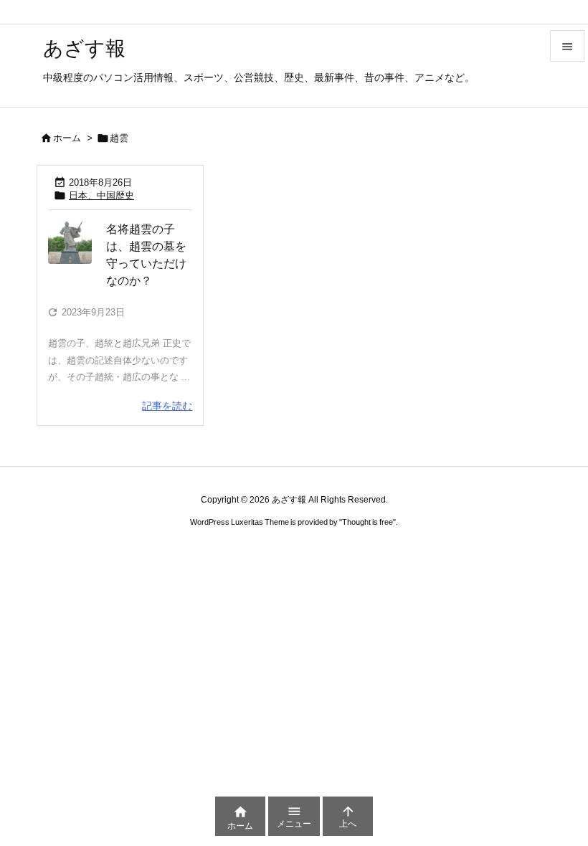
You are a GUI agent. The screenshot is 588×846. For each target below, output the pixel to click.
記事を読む (167, 406)
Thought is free (367, 522)
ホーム (67, 138)
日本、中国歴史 (101, 195)
